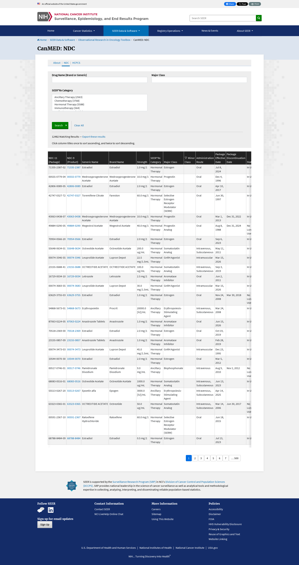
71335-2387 (73, 167)
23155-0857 (73, 340)
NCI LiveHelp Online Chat (108, 514)
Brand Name (117, 162)
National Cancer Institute (190, 547)
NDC (66, 62)
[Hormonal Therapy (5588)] (99, 104)
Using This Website (163, 519)
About (56, 62)
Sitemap (156, 514)
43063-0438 (73, 216)
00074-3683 (73, 285)
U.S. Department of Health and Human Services (108, 547)
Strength (142, 162)
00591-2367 (73, 417)
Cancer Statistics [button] (83, 30)
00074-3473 (73, 349)
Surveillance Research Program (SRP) (134, 481)
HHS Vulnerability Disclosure (225, 524)
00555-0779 (73, 176)
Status (250, 162)
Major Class (158, 75)
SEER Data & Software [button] (125, 30)
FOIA (211, 519)
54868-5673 (73, 308)
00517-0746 (73, 368)
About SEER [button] (244, 30)
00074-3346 (73, 257)
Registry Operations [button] (169, 30)
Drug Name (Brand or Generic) (69, 75)
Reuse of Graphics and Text (224, 534)
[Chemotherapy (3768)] (99, 101)
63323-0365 (73, 404)
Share (231, 4)
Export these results (93, 136)
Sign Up (44, 524)
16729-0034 (73, 276)
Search (59, 125)
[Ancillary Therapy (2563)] (99, 97)
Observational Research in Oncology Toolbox (104, 39)
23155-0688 (73, 267)
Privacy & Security (219, 529)
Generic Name (90, 162)
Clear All (79, 125)
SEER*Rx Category (62, 90)
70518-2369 (73, 330)
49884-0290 (73, 225)
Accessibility (216, 509)
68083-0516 (73, 381)
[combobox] (199, 80)
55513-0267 (73, 390)
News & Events (210, 30)
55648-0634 (73, 248)
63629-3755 (73, 295)
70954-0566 (73, 239)
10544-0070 (73, 358)
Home (50, 30)
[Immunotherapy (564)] (99, 108)
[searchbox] (154, 79)
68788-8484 (73, 438)
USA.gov (213, 547)
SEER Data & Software (62, 39)
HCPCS (76, 62)
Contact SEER (102, 509)
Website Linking (218, 539)
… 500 (234, 458)
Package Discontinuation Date (236, 158)
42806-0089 (73, 186)
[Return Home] (92, 16)
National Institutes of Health (155, 547)
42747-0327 (73, 195)
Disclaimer (215, 514)
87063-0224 (73, 321)
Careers (156, 509)
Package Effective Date (220, 158)
